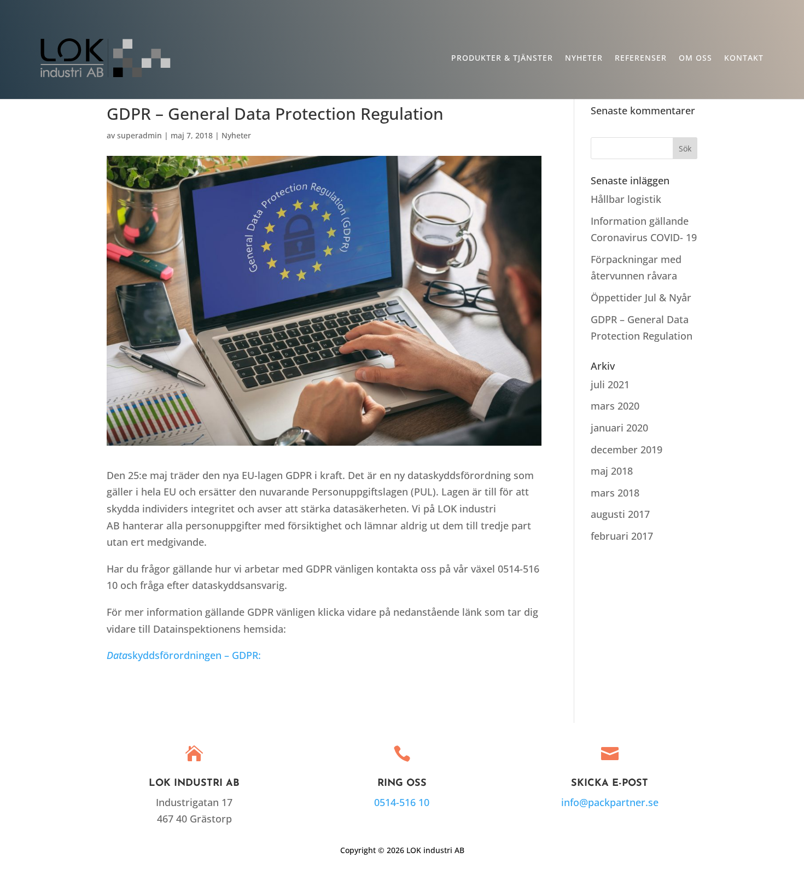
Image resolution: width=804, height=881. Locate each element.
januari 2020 (619, 427)
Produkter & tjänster (502, 58)
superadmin (139, 135)
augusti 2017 (620, 514)
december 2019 (626, 449)
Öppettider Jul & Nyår (641, 297)
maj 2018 (612, 470)
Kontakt (744, 58)
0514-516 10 (401, 802)
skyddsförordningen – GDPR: (184, 655)
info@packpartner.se (610, 802)
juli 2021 (610, 384)
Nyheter (584, 58)
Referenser (641, 58)
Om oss (695, 58)
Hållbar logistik (626, 199)
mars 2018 (615, 492)
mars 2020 (615, 405)
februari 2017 (622, 535)
